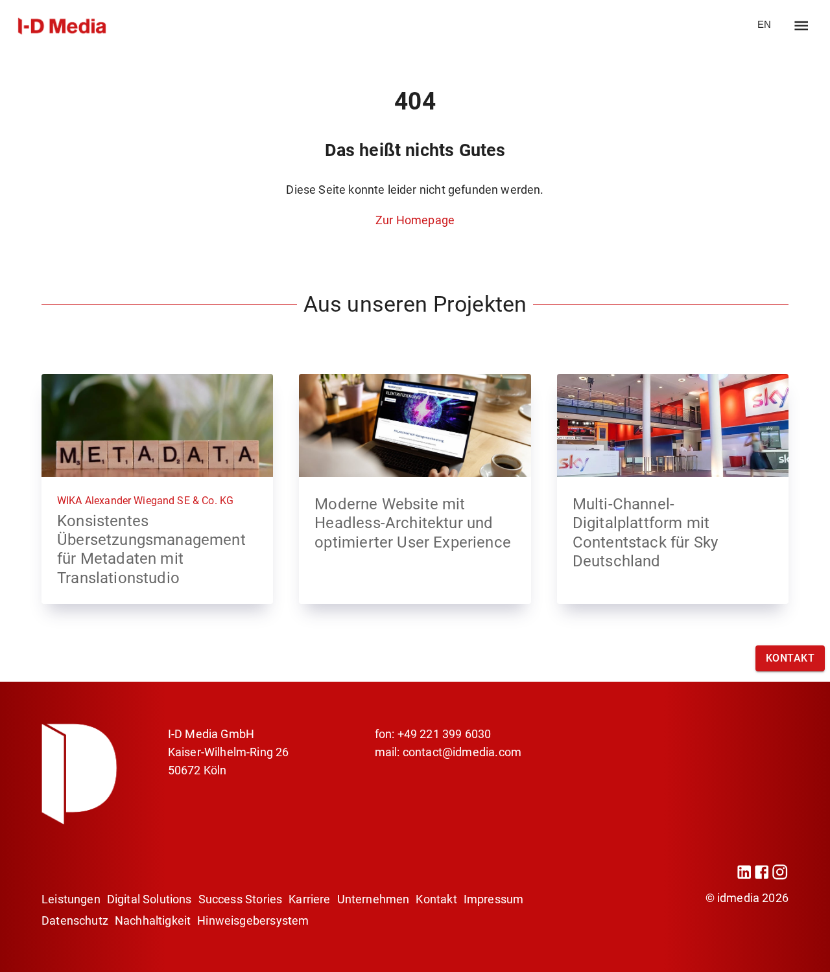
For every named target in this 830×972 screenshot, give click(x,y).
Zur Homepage (415, 220)
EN (764, 24)
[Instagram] (779, 876)
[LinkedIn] (744, 876)
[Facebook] (761, 876)
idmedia (738, 898)
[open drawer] (801, 26)
